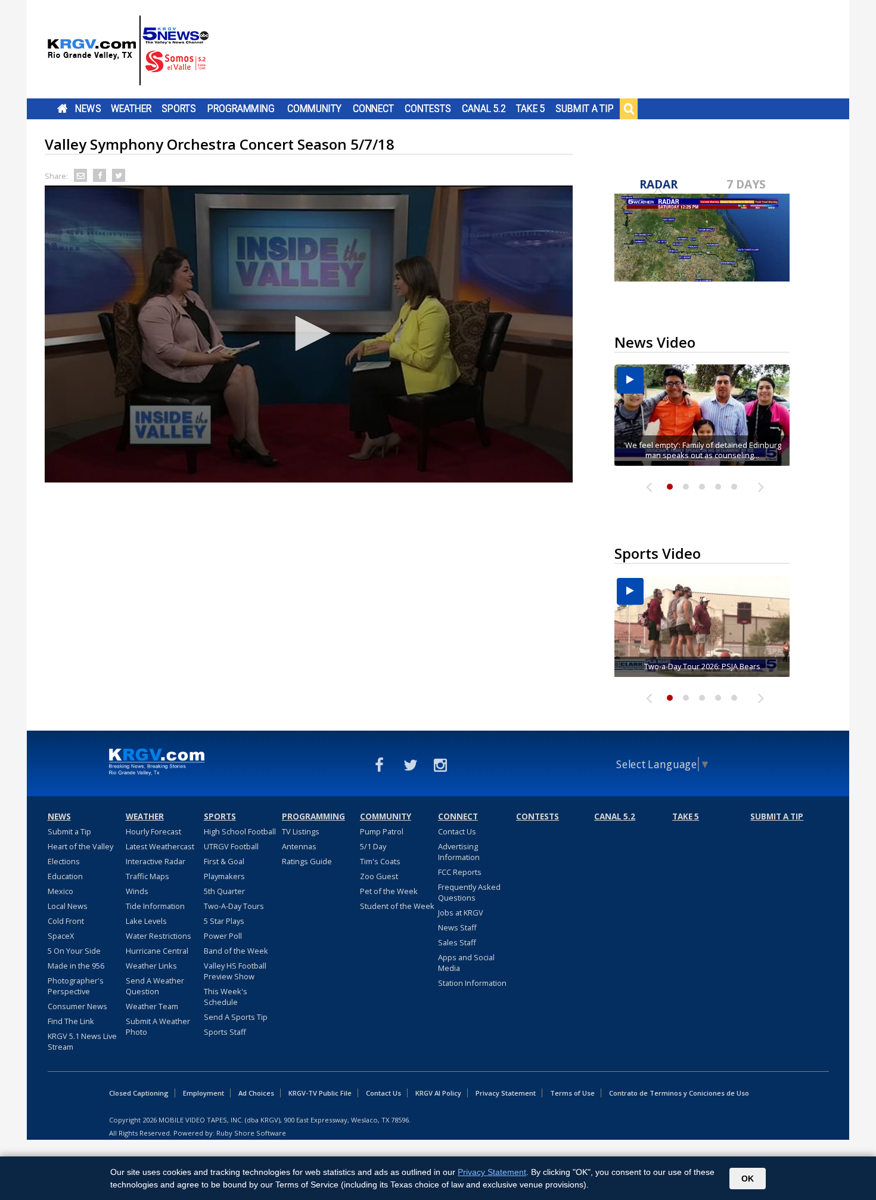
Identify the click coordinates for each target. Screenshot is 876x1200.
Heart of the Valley (80, 846)
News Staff (457, 927)
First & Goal (224, 861)
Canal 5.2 (484, 109)
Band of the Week (236, 950)
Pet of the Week (389, 891)
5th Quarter (224, 891)
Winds (137, 891)
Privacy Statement (506, 1092)
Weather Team (152, 1006)
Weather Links (151, 965)
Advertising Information (459, 851)
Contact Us (457, 831)
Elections (64, 861)
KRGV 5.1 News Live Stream (82, 1041)
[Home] (128, 50)
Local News (68, 906)
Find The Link (71, 1021)
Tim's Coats (380, 861)
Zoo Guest (379, 876)
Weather (131, 109)
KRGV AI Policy (438, 1092)
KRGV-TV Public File (320, 1092)
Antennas (299, 846)
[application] (309, 334)
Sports (178, 109)
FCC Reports (460, 872)
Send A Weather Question (155, 986)
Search (628, 109)
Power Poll (223, 935)
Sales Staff (457, 942)
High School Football (240, 831)
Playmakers (224, 876)
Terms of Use (572, 1092)
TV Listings (300, 831)
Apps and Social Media (466, 962)
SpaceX (61, 935)
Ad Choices (256, 1092)
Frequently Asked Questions (469, 892)
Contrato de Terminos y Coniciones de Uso (679, 1092)
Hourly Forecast (153, 831)
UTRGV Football (231, 846)
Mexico (60, 891)
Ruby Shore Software (251, 1132)
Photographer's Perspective (76, 986)
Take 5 (530, 109)
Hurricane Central (157, 950)
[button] (308, 333)
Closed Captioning (139, 1092)
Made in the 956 (76, 965)
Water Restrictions (158, 935)
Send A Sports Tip (236, 1017)
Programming (241, 109)
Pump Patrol (381, 831)
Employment (203, 1092)
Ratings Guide (307, 861)
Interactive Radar (155, 861)
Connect (373, 109)
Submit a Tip (584, 109)
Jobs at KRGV (460, 912)
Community (314, 109)
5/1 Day (373, 846)
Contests (428, 109)
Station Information (472, 983)
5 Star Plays (224, 921)
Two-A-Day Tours (234, 906)
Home (62, 109)
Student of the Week (397, 906)
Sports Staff (225, 1031)
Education (65, 876)
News (88, 109)
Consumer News (77, 1006)
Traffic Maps (147, 876)
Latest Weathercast (160, 846)
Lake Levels (146, 921)
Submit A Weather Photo (158, 1026)
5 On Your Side (74, 950)
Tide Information (155, 906)
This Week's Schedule (225, 996)
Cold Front (66, 921)
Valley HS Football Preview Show (235, 971)
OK (747, 1178)
